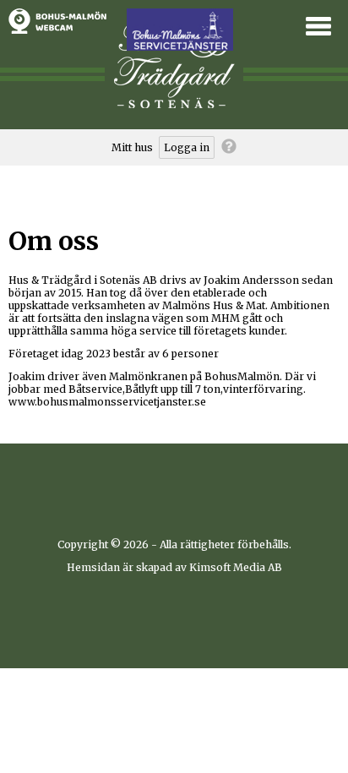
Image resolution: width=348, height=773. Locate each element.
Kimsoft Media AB (235, 567)
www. (22, 401)
